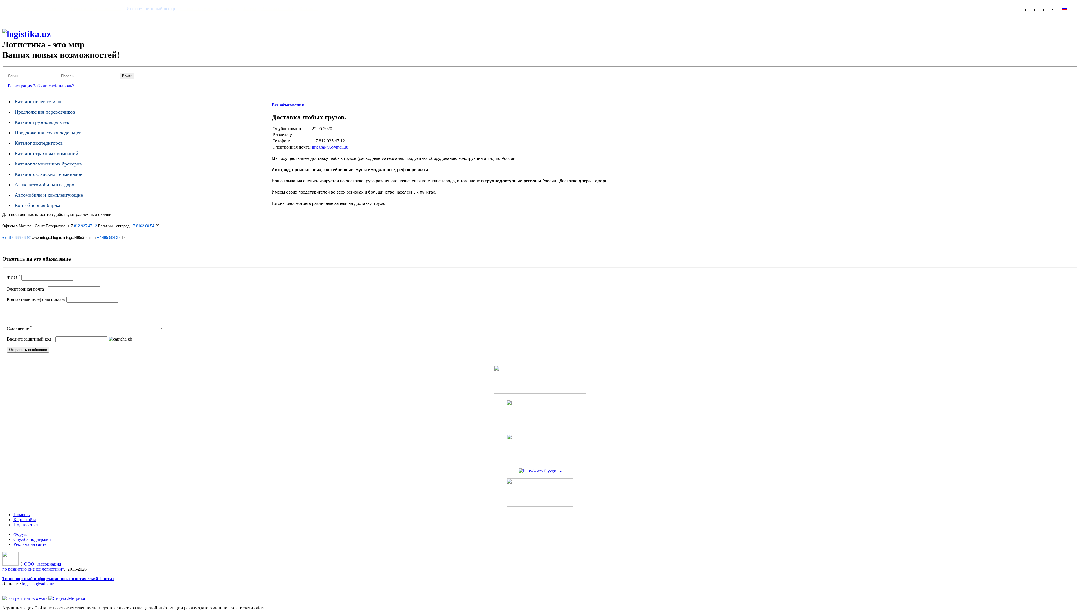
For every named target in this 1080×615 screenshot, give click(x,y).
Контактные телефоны (36, 299)
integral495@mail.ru (330, 147)
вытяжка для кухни (20, 588)
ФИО (13, 277)
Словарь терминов (198, 8)
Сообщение (19, 328)
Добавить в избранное (1036, 8)
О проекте (32, 8)
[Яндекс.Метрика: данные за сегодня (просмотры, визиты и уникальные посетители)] (66, 598)
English (1064, 8)
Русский (1075, 8)
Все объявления (288, 105)
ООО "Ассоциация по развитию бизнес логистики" (33, 566)
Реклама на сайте (277, 8)
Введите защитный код (30, 339)
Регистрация (20, 85)
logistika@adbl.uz (38, 583)
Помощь (229, 8)
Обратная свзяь (1045, 8)
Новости (55, 8)
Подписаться (26, 524)
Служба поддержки (32, 539)
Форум (249, 8)
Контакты (309, 8)
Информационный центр (151, 8)
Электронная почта (27, 289)
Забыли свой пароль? (53, 85)
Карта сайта (1054, 8)
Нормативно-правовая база (95, 8)
